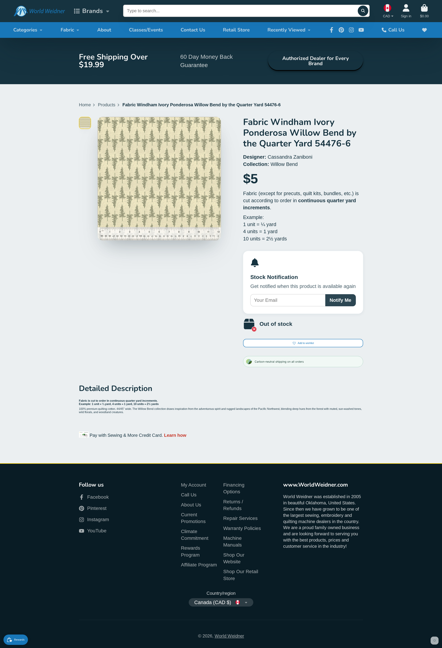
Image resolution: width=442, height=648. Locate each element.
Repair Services (240, 518)
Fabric (67, 30)
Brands (92, 11)
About (104, 30)
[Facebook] (331, 30)
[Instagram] (351, 30)
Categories (25, 30)
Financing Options (233, 488)
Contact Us (193, 30)
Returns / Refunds (233, 505)
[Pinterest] (341, 30)
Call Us (396, 30)
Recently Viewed (286, 30)
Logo (39, 11)
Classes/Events (146, 30)
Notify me (340, 300)
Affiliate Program (199, 564)
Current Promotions (193, 518)
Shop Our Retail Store (240, 575)
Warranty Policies (242, 528)
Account (406, 11)
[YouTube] (361, 30)
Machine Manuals (232, 541)
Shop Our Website (233, 558)
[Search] (363, 11)
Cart (424, 11)
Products (106, 104)
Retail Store (236, 30)
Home (85, 104)
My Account (193, 485)
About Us (191, 504)
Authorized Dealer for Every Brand (315, 61)
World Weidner (229, 635)
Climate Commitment (194, 535)
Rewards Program (190, 551)
